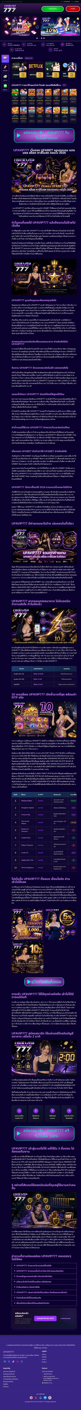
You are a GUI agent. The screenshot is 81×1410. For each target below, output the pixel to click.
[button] (37, 38)
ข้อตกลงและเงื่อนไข (8, 1382)
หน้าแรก (44, 1354)
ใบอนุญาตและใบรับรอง (9, 1374)
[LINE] (5, 1361)
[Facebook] (9, 1361)
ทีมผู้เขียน (5, 1384)
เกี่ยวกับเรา (6, 1387)
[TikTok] (13, 1361)
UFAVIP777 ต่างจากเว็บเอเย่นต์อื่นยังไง (33, 1265)
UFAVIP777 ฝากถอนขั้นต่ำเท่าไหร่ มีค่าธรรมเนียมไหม (39, 1271)
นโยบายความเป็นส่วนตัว (9, 1371)
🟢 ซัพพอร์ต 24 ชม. (47, 1383)
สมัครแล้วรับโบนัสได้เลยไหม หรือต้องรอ (33, 1281)
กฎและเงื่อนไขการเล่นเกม (9, 1377)
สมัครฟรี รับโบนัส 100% (45, 1318)
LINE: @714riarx (47, 1371)
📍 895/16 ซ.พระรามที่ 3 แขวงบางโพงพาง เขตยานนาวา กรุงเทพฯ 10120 (50, 1378)
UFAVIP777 (5, 61)
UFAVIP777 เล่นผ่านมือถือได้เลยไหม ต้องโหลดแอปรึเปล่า (41, 1292)
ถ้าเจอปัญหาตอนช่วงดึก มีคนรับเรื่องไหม (34, 1276)
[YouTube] (17, 1361)
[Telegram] (21, 1361)
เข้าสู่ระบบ (22, 75)
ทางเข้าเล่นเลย (65, 1318)
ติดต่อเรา (5, 90)
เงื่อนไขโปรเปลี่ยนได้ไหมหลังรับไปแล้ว (32, 1303)
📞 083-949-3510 (47, 1374)
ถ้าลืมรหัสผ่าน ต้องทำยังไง (28, 1287)
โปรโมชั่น (5, 71)
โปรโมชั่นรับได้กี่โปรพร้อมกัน (28, 1297)
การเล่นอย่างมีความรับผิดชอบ (10, 1379)
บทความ (5, 80)
